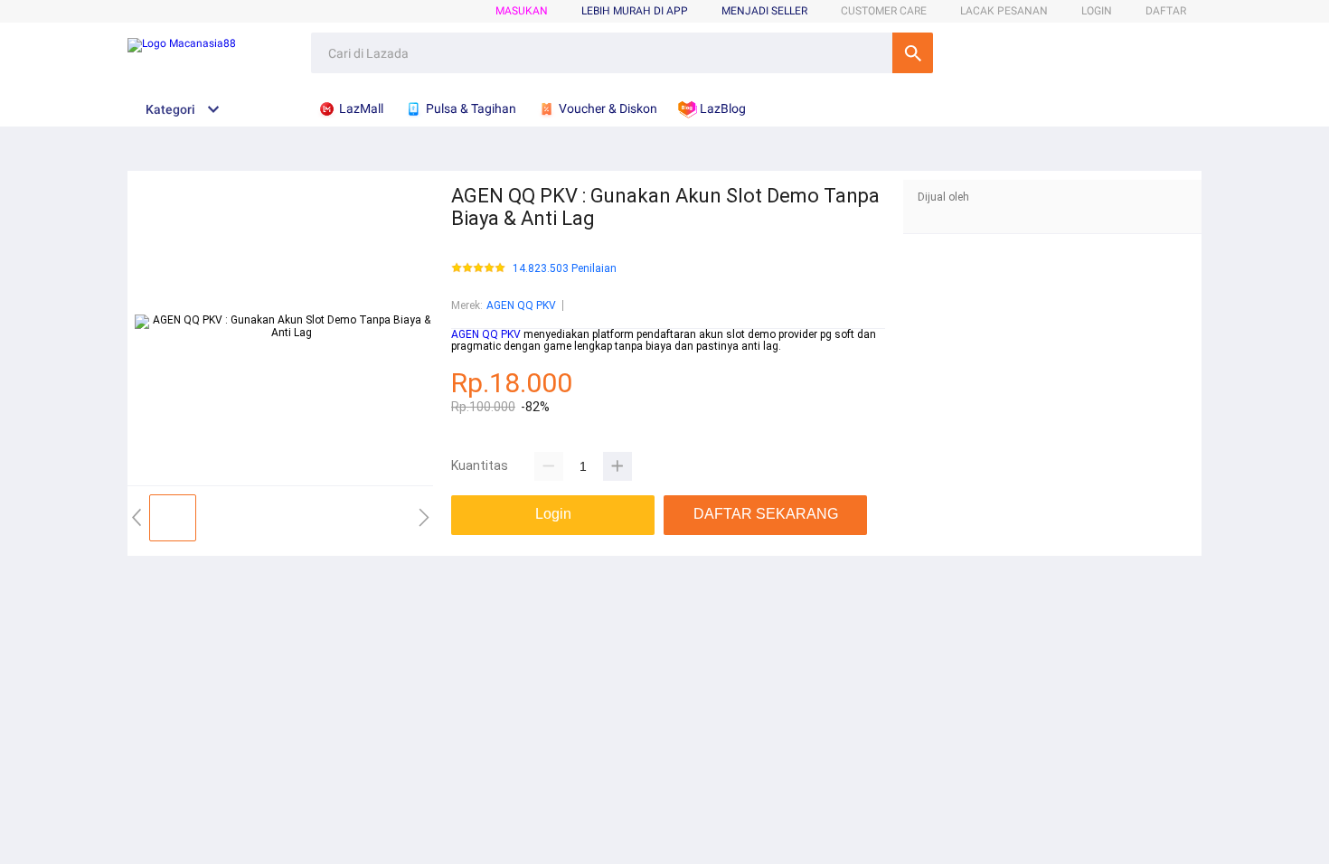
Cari (912, 53)
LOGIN (1096, 11)
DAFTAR (1165, 11)
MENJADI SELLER (764, 11)
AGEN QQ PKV (521, 305)
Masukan (521, 11)
